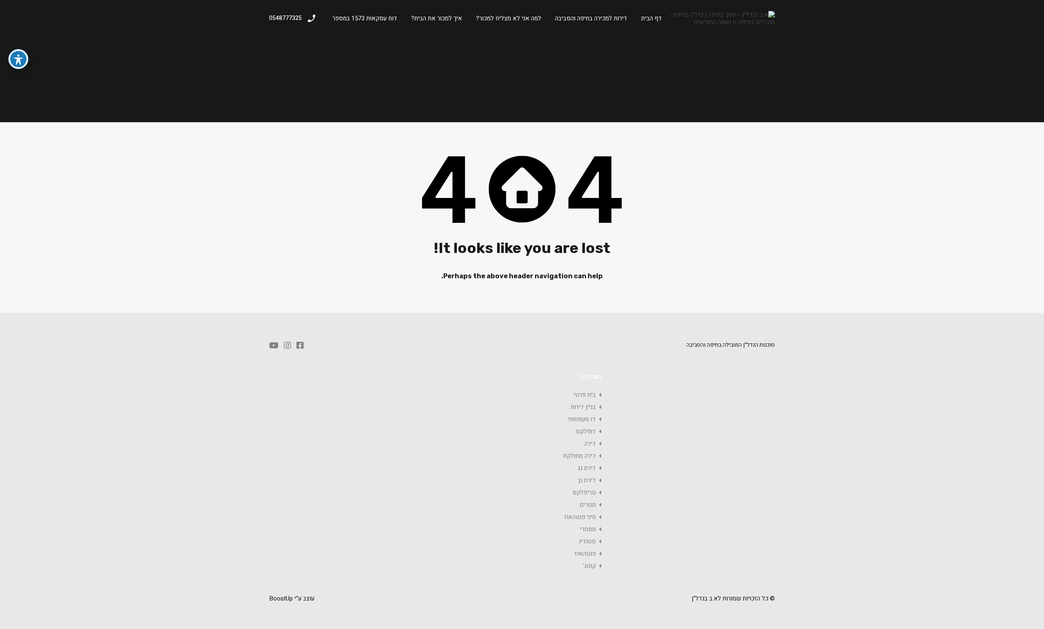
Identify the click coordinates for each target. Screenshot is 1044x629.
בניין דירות (583, 406)
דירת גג (586, 468)
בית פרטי (584, 394)
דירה (590, 443)
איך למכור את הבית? (436, 18)
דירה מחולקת (579, 455)
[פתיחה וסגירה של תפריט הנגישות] (18, 59)
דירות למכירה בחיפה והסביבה (591, 18)
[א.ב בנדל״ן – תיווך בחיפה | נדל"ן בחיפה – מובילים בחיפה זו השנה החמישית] (722, 22)
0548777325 (285, 18)
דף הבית (651, 18)
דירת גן (587, 480)
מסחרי (588, 529)
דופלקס (586, 431)
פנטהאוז (585, 553)
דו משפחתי (582, 419)
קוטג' (589, 565)
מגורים (588, 504)
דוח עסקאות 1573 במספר (364, 18)
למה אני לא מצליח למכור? (508, 18)
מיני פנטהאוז (580, 516)
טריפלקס (584, 492)
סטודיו (587, 541)
